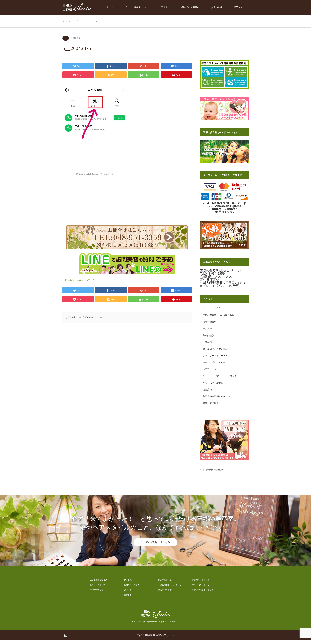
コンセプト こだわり (99, 580)
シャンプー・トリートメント (217, 355)
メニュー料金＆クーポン (137, 7)
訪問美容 (207, 342)
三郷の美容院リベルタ (86, 317)
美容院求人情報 (97, 590)
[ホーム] (63, 16)
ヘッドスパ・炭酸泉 (213, 382)
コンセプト (107, 7)
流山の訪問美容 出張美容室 (212, 469)
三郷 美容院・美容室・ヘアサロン (79, 280)
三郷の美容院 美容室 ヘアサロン (155, 635)
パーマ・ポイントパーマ (215, 362)
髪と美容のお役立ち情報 (215, 349)
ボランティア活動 (212, 308)
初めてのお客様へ (190, 7)
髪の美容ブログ (165, 590)
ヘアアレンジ (209, 369)
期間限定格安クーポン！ (202, 590)
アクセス (165, 7)
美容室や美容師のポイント (216, 396)
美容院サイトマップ (200, 580)
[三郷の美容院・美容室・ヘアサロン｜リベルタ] (77, 7)
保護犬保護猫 (209, 321)
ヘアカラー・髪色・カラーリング (220, 375)
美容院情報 (208, 335)
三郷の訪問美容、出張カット (170, 585)
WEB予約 (238, 7)
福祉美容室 (208, 328)
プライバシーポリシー (201, 585)
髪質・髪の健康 (211, 403)
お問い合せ (216, 7)
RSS (64, 635)
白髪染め (207, 389)
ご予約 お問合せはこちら (155, 542)
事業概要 (128, 595)
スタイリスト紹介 (97, 585)
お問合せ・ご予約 (131, 585)
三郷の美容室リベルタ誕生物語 (219, 315)
